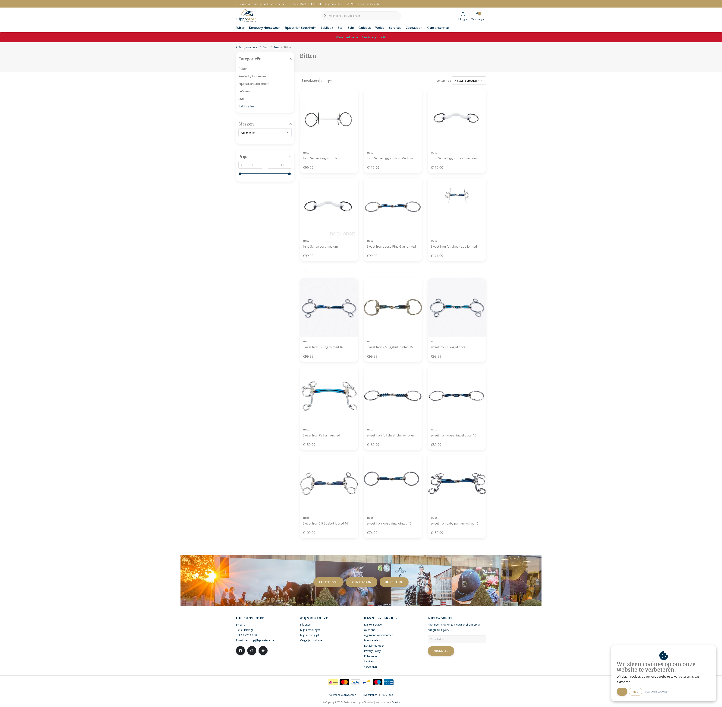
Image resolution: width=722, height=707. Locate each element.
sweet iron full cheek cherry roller (390, 435)
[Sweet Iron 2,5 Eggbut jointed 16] (393, 307)
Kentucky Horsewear (264, 28)
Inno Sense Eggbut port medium (454, 158)
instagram (363, 582)
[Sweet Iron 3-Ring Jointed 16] (329, 307)
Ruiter (240, 28)
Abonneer (441, 651)
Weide (380, 28)
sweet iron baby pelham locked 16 (455, 523)
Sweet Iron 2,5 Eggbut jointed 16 (390, 347)
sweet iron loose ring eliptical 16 (453, 435)
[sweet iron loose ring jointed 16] (393, 484)
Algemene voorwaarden (342, 694)
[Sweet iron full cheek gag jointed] (457, 207)
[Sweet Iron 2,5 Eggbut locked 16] (329, 484)
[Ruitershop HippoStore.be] (246, 15)
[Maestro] (377, 682)
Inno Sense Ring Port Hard (322, 158)
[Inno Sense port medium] (329, 207)
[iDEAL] (333, 682)
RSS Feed (387, 694)
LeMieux (327, 28)
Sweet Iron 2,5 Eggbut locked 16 (325, 523)
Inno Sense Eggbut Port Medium (390, 158)
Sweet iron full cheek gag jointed (454, 246)
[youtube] (263, 650)
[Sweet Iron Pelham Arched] (329, 395)
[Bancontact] (366, 682)
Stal (340, 28)
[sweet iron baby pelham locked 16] (457, 484)
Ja (622, 691)
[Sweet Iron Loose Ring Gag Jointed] (393, 207)
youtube (396, 582)
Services (395, 28)
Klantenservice (438, 28)
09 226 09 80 (249, 635)
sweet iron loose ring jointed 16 (389, 523)
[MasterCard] (344, 682)
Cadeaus (364, 28)
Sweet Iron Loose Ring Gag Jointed (391, 246)
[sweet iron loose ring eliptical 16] (457, 395)
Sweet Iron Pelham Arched (321, 435)
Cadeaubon (414, 28)
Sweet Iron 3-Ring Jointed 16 (323, 347)
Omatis (396, 702)
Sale (351, 28)
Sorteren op (444, 80)
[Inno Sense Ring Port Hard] (329, 118)
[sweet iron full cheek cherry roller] (393, 395)
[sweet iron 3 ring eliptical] (457, 307)
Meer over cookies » (657, 691)
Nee (635, 691)
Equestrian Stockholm (300, 28)
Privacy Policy (369, 694)
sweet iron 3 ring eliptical (448, 347)
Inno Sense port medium (320, 246)
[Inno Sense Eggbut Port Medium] (393, 118)
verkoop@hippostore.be (259, 640)
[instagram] (251, 650)
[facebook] (240, 650)
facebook (330, 582)
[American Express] (389, 682)
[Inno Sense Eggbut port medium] (457, 118)
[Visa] (355, 682)
